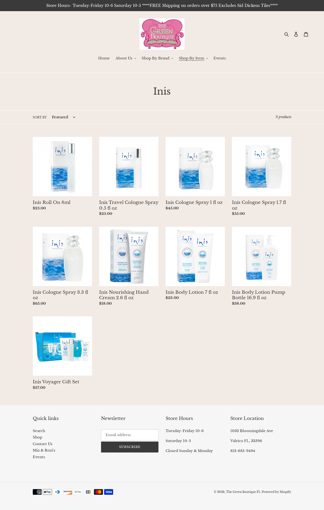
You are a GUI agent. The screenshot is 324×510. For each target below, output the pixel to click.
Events (39, 457)
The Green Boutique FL (243, 492)
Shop (37, 437)
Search (39, 430)
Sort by (40, 117)
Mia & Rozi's (44, 450)
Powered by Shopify (276, 492)
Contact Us (42, 444)
